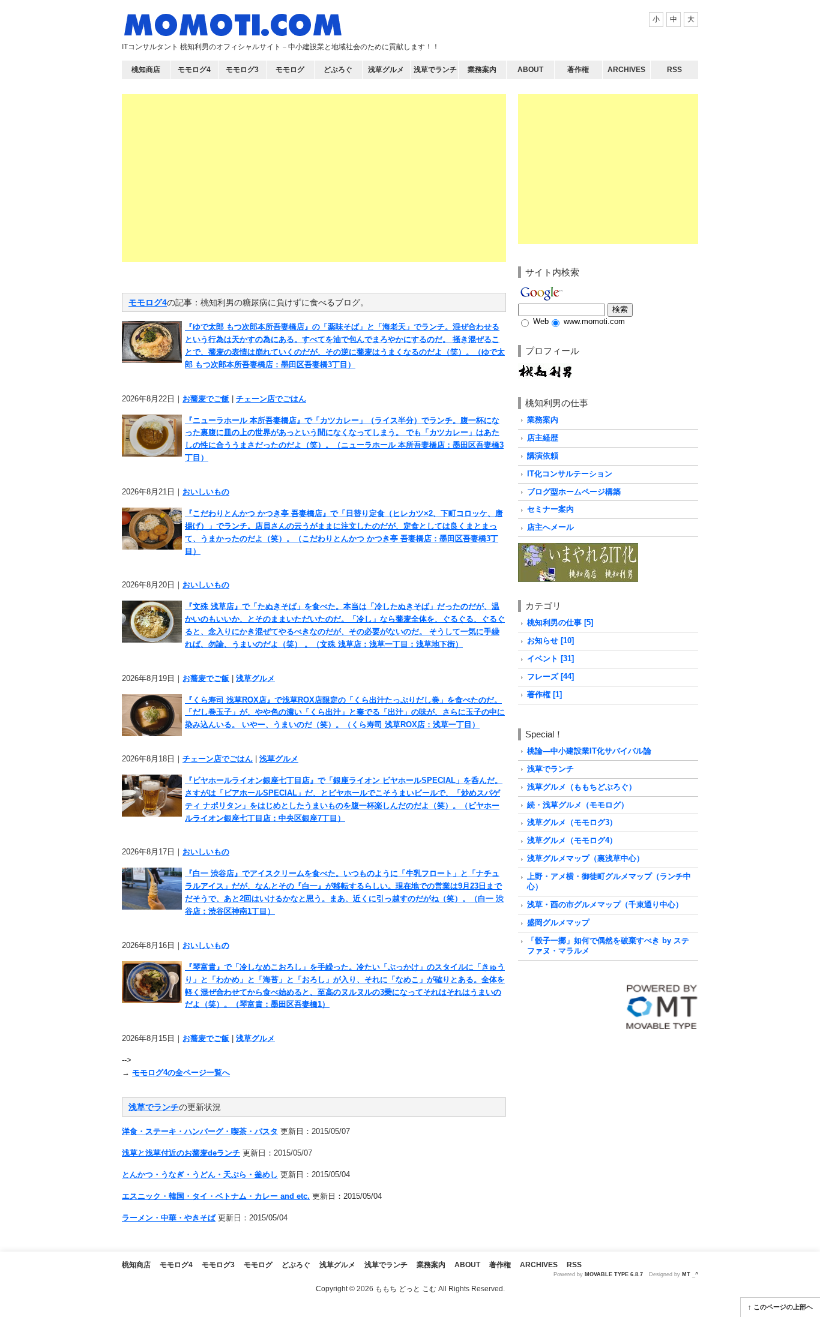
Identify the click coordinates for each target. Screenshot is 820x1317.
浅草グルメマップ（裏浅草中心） (585, 858)
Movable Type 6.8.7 (614, 1274)
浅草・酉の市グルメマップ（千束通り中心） (605, 904)
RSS (674, 69)
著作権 (578, 69)
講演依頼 (542, 455)
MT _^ (690, 1274)
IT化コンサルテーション (569, 473)
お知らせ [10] (550, 640)
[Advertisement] (314, 178)
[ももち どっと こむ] (232, 27)
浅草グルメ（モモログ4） (572, 840)
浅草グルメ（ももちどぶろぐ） (581, 786)
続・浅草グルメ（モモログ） (578, 804)
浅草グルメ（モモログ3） (572, 822)
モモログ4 (194, 69)
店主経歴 (542, 437)
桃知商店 (145, 69)
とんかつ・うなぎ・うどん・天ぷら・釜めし (200, 1174)
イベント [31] (550, 658)
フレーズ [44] (550, 676)
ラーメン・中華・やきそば (169, 1217)
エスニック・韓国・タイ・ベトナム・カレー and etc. (216, 1196)
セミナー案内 (550, 509)
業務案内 (482, 69)
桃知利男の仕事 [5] (560, 622)
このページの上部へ (783, 1306)
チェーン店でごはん (271, 398)
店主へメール (550, 527)
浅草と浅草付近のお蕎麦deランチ (181, 1152)
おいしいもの (205, 491)
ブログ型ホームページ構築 (574, 491)
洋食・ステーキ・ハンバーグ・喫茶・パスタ (200, 1131)
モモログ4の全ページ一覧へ (181, 1072)
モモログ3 (242, 69)
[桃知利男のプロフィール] (545, 368)
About (530, 69)
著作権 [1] (544, 694)
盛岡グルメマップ (558, 922)
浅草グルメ (386, 69)
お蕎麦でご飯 (205, 398)
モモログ (290, 69)
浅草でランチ (435, 69)
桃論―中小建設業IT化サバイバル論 (589, 750)
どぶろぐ (338, 69)
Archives (626, 69)
